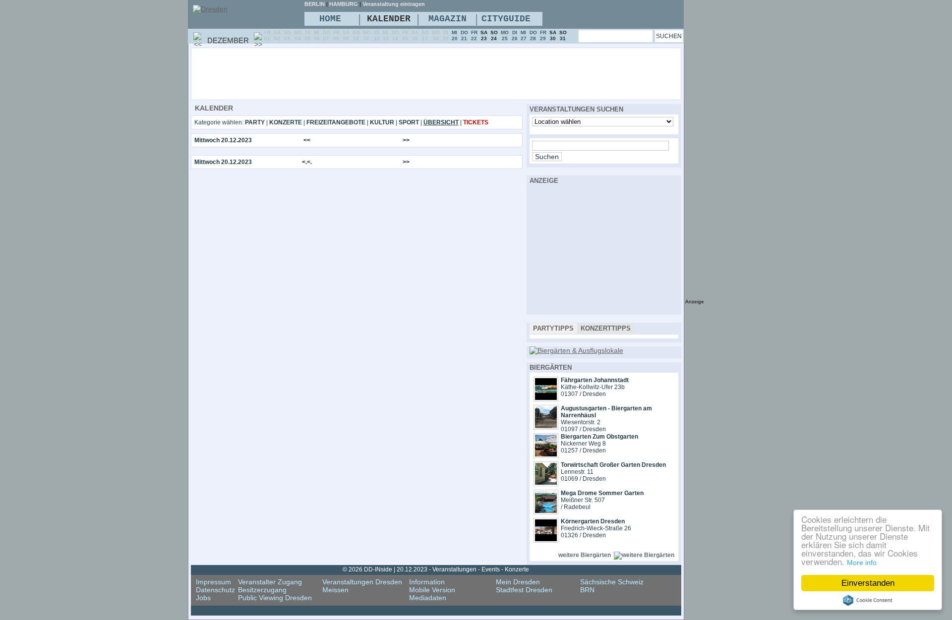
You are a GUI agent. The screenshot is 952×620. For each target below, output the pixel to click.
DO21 (464, 35)
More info (862, 562)
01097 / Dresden (583, 429)
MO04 (298, 35)
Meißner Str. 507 (583, 500)
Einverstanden (867, 583)
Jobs (203, 598)
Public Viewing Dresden (275, 598)
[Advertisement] (463, 73)
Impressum (213, 582)
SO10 (356, 35)
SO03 (287, 35)
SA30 (552, 35)
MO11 (367, 35)
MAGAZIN (447, 19)
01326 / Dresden (583, 535)
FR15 (405, 35)
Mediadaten (427, 598)
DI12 (377, 35)
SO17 (425, 35)
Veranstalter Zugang (270, 582)
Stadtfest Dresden (524, 590)
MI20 (455, 35)
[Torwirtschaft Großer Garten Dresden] (546, 484)
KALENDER (389, 19)
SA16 (415, 35)
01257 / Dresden (583, 450)
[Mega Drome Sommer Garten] (546, 512)
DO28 (533, 35)
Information (427, 582)
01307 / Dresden (583, 394)
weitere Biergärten (584, 555)
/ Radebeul (576, 507)
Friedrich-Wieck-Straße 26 (596, 528)
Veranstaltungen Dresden (362, 582)
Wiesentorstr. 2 (580, 422)
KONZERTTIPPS (606, 328)
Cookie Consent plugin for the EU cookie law (867, 600)
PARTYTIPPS (553, 328)
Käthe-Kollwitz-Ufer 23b (593, 387)
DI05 (308, 35)
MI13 (386, 35)
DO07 (326, 35)
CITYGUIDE (506, 19)
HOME (330, 19)
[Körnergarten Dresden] (546, 540)
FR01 (267, 35)
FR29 (543, 35)
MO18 (436, 35)
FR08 (336, 35)
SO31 (563, 35)
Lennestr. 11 (577, 471)
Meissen (335, 590)
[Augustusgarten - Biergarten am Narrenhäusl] (546, 427)
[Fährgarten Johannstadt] (546, 399)
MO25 (505, 35)
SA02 (277, 35)
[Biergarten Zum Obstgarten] (546, 455)
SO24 (494, 35)
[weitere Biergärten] (644, 555)
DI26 (515, 35)
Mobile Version (432, 590)
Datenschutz (215, 590)
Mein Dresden (518, 582)
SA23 (483, 35)
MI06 (317, 35)
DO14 (395, 35)
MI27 (524, 35)
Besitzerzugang (262, 590)
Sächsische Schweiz (612, 582)
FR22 (474, 35)
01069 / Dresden (583, 478)
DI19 (446, 35)
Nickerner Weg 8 (583, 443)
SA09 (346, 35)
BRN (587, 590)
